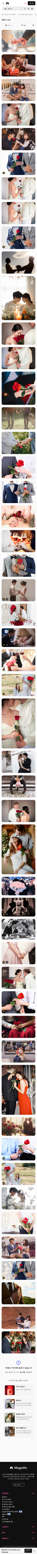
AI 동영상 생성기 (7, 1504)
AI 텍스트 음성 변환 (8, 1507)
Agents (6, 1514)
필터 (25, 25)
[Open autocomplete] (4, 8)
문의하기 (5, 1538)
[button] (18, 1484)
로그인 (31, 3)
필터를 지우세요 (26, 1372)
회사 (3, 1532)
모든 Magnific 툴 (7, 1521)
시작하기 (5, 1527)
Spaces (4, 1497)
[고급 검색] (33, 25)
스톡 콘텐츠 (6, 1509)
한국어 (18, 1485)
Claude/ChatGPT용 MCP (12, 1512)
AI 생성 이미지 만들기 (10, 14)
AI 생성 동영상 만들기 (27, 14)
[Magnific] (18, 1468)
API (3, 1517)
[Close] (34, 1551)
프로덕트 (5, 1493)
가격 (24, 3)
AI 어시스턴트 (6, 1499)
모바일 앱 (5, 1519)
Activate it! (28, 1551)
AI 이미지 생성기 (7, 1502)
